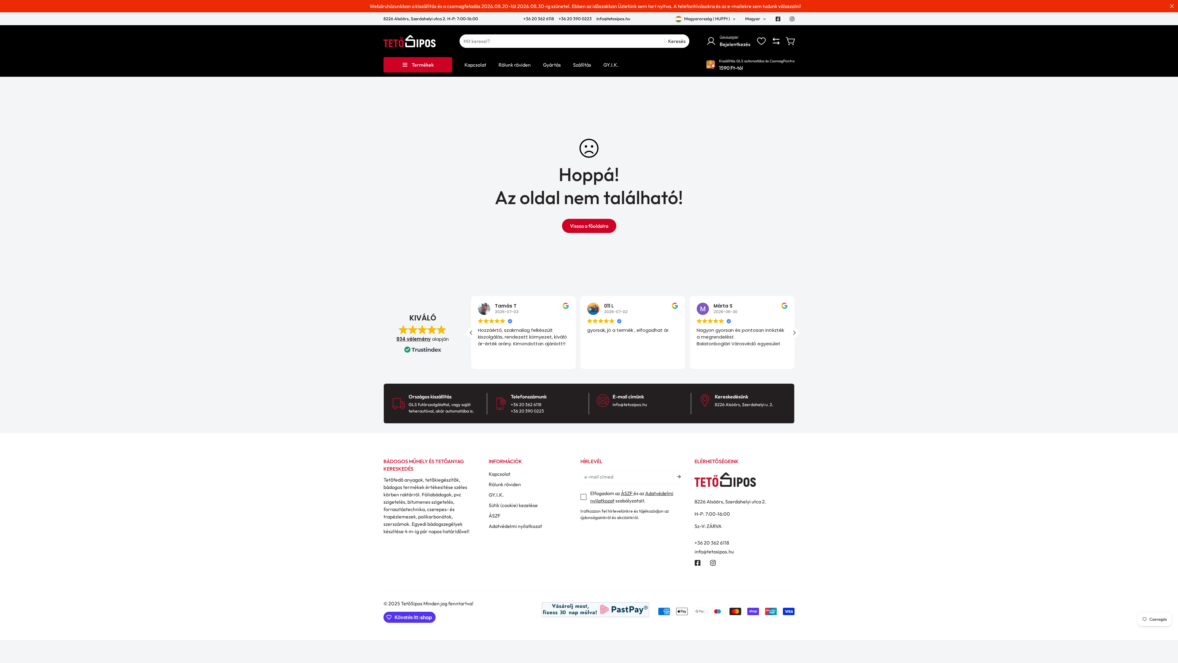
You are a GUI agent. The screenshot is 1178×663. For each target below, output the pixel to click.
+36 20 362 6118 (539, 18)
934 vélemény (413, 339)
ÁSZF (494, 516)
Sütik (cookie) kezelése (513, 505)
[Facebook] (778, 19)
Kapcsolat (499, 474)
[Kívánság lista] (761, 41)
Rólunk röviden (505, 484)
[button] (791, 41)
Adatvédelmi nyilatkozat (515, 526)
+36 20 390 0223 (575, 18)
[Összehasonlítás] (776, 41)
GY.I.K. (496, 495)
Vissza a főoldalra (589, 226)
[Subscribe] (678, 476)
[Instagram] (792, 19)
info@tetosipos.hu (613, 18)
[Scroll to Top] (1166, 629)
